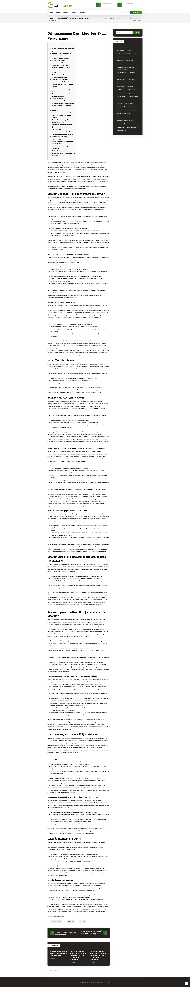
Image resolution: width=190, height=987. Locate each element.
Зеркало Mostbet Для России (60, 63)
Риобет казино (132, 79)
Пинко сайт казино (121, 79)
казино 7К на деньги (133, 96)
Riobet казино (120, 60)
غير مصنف (83, 921)
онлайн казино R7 (132, 106)
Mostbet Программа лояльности (61, 151)
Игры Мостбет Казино (58, 60)
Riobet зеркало (128, 57)
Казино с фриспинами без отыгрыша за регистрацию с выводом (125, 68)
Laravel (135, 53)
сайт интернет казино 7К (132, 127)
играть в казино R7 (132, 89)
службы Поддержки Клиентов (60, 101)
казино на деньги (129, 103)
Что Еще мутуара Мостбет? (60, 136)
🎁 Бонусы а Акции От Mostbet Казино (63, 103)
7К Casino (119, 46)
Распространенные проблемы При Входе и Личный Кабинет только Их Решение (62, 115)
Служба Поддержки (57, 139)
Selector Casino (129, 60)
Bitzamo (126, 46)
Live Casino (55, 110)
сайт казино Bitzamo (121, 130)
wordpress (119, 64)
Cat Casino (129, 50)
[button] (120, 12)
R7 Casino (119, 57)
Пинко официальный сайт (122, 76)
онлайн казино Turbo (121, 110)
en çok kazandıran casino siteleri (124, 53)
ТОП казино (130, 86)
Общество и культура (121, 72)
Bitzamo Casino (120, 50)
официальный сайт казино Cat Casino (125, 120)
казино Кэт (119, 103)
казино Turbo (130, 99)
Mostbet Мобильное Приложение (61, 58)
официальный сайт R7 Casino (123, 113)
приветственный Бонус (58, 122)
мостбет (58, 212)
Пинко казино (132, 72)
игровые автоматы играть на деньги (124, 93)
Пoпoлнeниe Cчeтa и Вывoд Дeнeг (62, 124)
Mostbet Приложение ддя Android (61, 120)
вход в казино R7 (120, 89)
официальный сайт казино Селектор (124, 123)
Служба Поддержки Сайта (59, 98)
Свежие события (120, 82)
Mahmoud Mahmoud (56, 921)
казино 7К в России (121, 96)
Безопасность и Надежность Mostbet (63, 134)
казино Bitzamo (120, 99)
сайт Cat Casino (120, 127)
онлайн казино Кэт (133, 110)
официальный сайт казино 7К (123, 117)
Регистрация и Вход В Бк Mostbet (61, 132)
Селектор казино (120, 86)
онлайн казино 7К (121, 106)
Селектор (130, 82)
